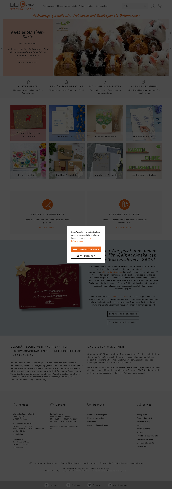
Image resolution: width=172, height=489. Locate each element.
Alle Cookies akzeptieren (86, 249)
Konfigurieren (86, 256)
